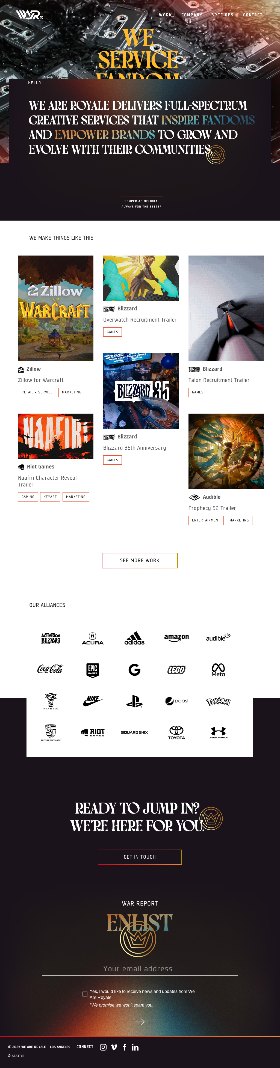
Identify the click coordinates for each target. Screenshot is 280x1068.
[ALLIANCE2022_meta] (218, 656)
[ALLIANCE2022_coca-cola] (50, 656)
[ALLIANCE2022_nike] (92, 687)
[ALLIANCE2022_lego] (176, 656)
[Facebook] (124, 1047)
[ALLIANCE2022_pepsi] (176, 687)
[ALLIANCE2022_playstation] (134, 687)
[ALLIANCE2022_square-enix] (134, 719)
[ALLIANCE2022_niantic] (50, 687)
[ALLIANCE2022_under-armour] (218, 719)
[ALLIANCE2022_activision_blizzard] (50, 624)
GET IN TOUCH (140, 857)
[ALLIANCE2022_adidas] (134, 624)
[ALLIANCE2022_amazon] (176, 624)
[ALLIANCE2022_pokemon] (218, 687)
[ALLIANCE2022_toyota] (176, 719)
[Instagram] (103, 1047)
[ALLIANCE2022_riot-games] (92, 719)
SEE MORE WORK (140, 560)
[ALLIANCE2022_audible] (218, 624)
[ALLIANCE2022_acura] (92, 624)
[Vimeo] (114, 1047)
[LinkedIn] (135, 1047)
